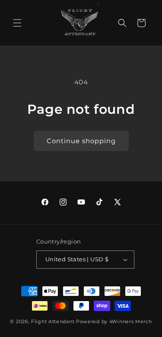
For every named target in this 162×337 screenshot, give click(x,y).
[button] (17, 22)
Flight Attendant (52, 321)
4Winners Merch (130, 321)
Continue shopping (81, 141)
